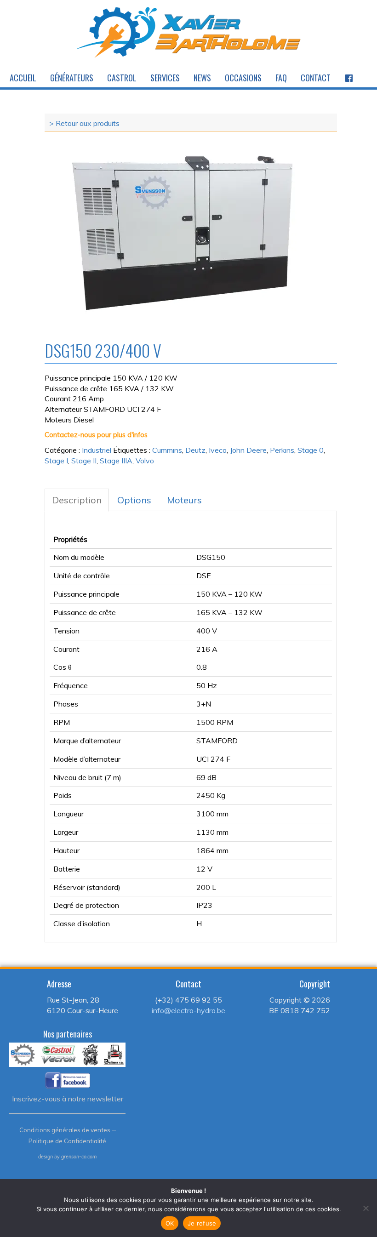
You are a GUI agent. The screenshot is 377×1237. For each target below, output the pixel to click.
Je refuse (202, 1223)
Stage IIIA (116, 460)
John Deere (248, 450)
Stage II (84, 460)
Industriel (96, 450)
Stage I (56, 460)
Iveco (218, 450)
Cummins (167, 450)
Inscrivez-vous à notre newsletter (67, 1098)
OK (170, 1223)
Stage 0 (310, 450)
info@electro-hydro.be (188, 1010)
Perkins (282, 450)
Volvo (145, 460)
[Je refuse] (365, 1208)
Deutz (195, 450)
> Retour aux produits (84, 123)
